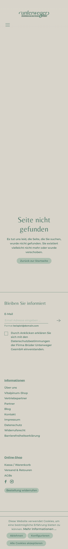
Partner (9, 403)
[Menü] (7, 25)
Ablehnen (16, 535)
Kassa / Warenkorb (17, 465)
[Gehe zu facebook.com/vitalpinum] (5, 481)
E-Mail (8, 314)
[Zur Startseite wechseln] (34, 14)
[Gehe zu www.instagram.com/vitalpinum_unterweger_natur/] (12, 481)
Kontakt (10, 414)
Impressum (12, 419)
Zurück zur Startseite (34, 260)
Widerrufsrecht (14, 430)
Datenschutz (13, 425)
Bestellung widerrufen (21, 490)
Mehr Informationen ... (39, 529)
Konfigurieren (40, 535)
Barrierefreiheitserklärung (22, 435)
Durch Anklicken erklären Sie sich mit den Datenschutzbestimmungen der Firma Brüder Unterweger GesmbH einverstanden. (31, 341)
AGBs (8, 475)
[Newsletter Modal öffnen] (58, 320)
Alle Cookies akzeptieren (26, 543)
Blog (7, 409)
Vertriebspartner (15, 398)
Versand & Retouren (18, 470)
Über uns (10, 387)
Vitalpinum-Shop (16, 393)
